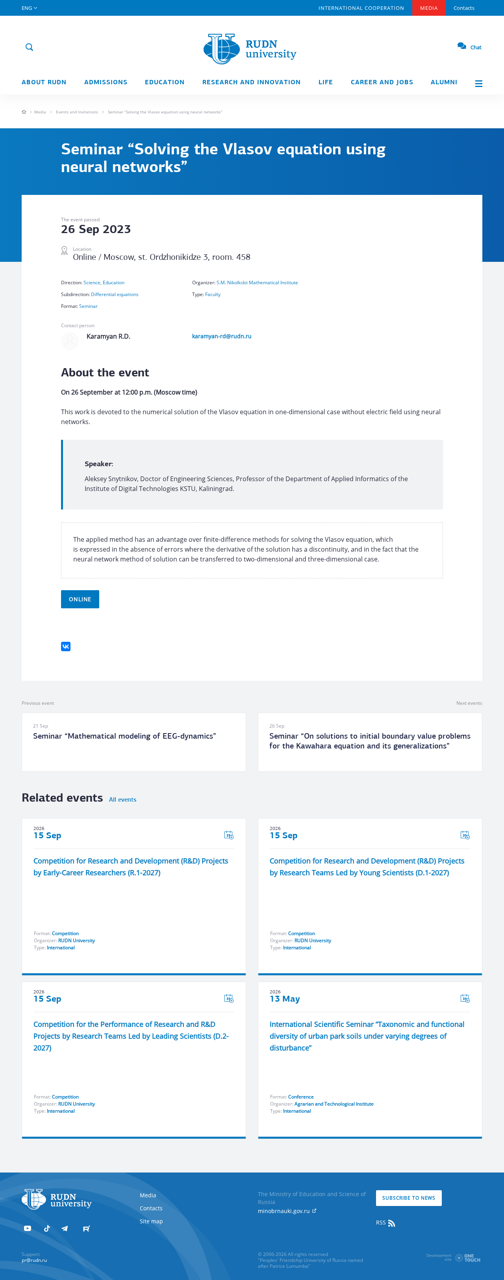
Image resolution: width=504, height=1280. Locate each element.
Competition (65, 933)
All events (122, 800)
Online (80, 599)
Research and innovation (251, 83)
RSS (381, 1222)
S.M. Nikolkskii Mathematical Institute (257, 282)
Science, (93, 282)
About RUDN (44, 83)
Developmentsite (439, 1257)
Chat (476, 47)
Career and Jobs (382, 83)
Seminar (88, 306)
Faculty (212, 294)
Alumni (444, 83)
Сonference (301, 1096)
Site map (151, 1221)
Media (429, 7)
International (61, 947)
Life (326, 83)
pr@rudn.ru (34, 1260)
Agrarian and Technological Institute (334, 1103)
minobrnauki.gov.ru (284, 1211)
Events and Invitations (77, 112)
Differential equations (115, 294)
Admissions (106, 83)
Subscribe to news (408, 1198)
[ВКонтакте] (65, 646)
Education (165, 83)
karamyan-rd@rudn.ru (222, 336)
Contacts (464, 7)
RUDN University (76, 940)
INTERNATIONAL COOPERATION (361, 7)
